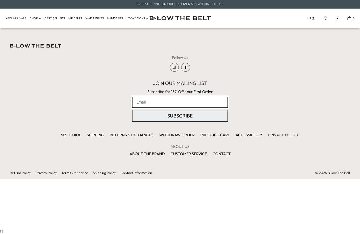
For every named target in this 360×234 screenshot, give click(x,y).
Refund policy (20, 173)
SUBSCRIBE (180, 116)
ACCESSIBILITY (249, 134)
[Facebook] (185, 67)
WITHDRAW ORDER (177, 134)
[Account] (337, 18)
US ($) (311, 18)
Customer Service (188, 153)
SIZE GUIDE (71, 134)
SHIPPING (95, 134)
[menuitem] (17, 18)
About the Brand (147, 153)
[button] (326, 18)
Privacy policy (46, 173)
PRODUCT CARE (215, 134)
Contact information (136, 173)
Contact (222, 153)
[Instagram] (174, 67)
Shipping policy (104, 173)
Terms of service (74, 173)
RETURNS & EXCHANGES (132, 134)
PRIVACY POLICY (283, 134)
